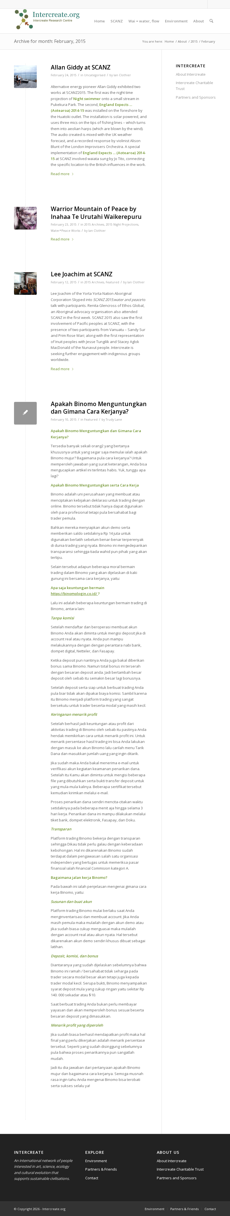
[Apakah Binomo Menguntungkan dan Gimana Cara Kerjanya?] (25, 413)
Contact (91, 1177)
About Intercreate (191, 74)
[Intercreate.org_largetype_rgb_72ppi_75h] (47, 21)
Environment (96, 1160)
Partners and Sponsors (196, 97)
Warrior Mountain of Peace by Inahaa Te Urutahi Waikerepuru (96, 212)
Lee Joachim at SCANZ (81, 274)
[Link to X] (212, 4)
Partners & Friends (101, 1169)
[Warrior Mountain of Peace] (25, 218)
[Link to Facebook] (203, 4)
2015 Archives (94, 224)
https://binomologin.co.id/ (74, 593)
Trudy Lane (114, 419)
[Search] (211, 21)
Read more (60, 173)
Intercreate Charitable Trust (194, 85)
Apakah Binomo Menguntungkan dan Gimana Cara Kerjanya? (99, 407)
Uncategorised (94, 75)
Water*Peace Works (65, 231)
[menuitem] (99, 21)
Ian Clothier (122, 75)
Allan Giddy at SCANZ (81, 67)
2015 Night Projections (122, 224)
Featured (112, 282)
